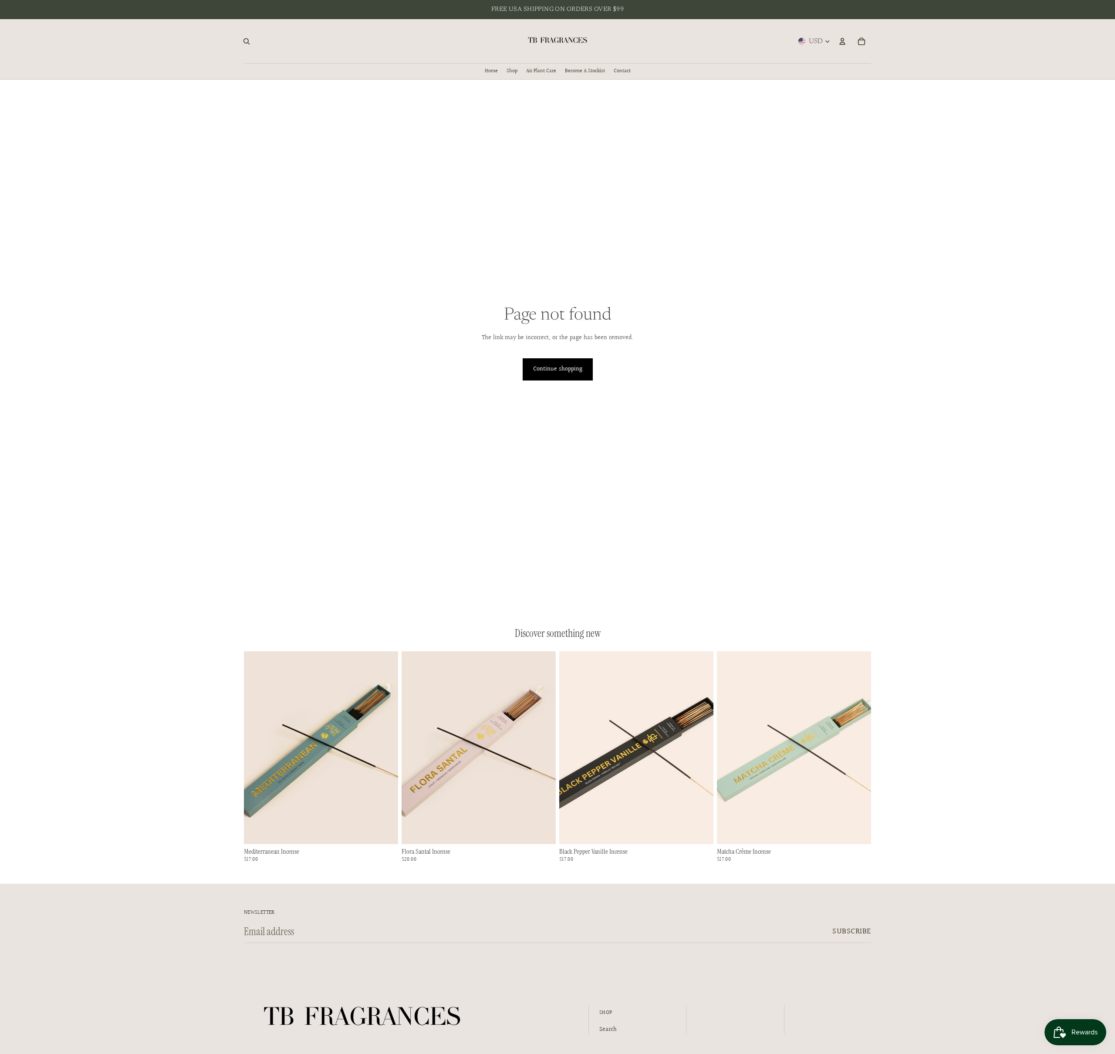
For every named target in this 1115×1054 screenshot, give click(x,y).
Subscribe (851, 931)
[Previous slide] (415, 748)
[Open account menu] (842, 41)
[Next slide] (543, 748)
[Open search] (246, 41)
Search (608, 1029)
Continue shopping (557, 369)
